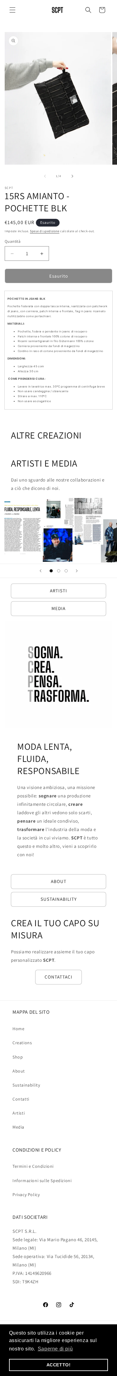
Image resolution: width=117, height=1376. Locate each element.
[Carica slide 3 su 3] (66, 571)
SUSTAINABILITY (59, 899)
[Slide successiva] (77, 571)
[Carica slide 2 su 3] (58, 571)
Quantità (13, 241)
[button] (12, 10)
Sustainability (26, 1085)
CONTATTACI (58, 977)
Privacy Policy (26, 1194)
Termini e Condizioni (33, 1166)
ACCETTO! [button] (58, 1364)
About (18, 1071)
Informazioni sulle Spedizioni (41, 1180)
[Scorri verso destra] (72, 176)
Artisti (18, 1113)
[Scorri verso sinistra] (45, 176)
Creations (22, 1042)
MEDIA (58, 608)
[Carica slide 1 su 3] (51, 571)
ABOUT (58, 881)
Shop (17, 1057)
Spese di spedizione (44, 231)
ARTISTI (58, 591)
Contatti (20, 1099)
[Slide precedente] (40, 571)
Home (18, 1028)
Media (18, 1127)
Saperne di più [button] (55, 1348)
